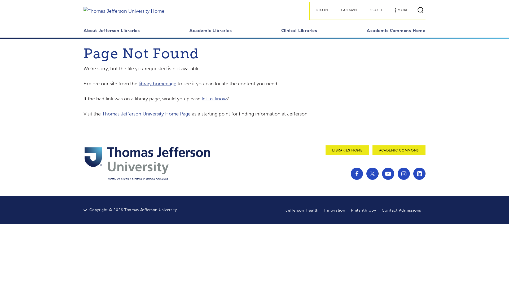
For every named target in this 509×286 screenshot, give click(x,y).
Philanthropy (363, 210)
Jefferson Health (302, 210)
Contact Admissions (402, 210)
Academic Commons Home (396, 30)
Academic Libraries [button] (210, 30)
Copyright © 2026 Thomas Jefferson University (133, 210)
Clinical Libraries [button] (299, 30)
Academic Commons (399, 150)
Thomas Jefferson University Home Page (146, 114)
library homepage (157, 84)
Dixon (322, 10)
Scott (376, 10)
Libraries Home (347, 150)
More (403, 10)
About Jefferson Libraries (112, 30)
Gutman (349, 10)
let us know (214, 99)
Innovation (334, 210)
